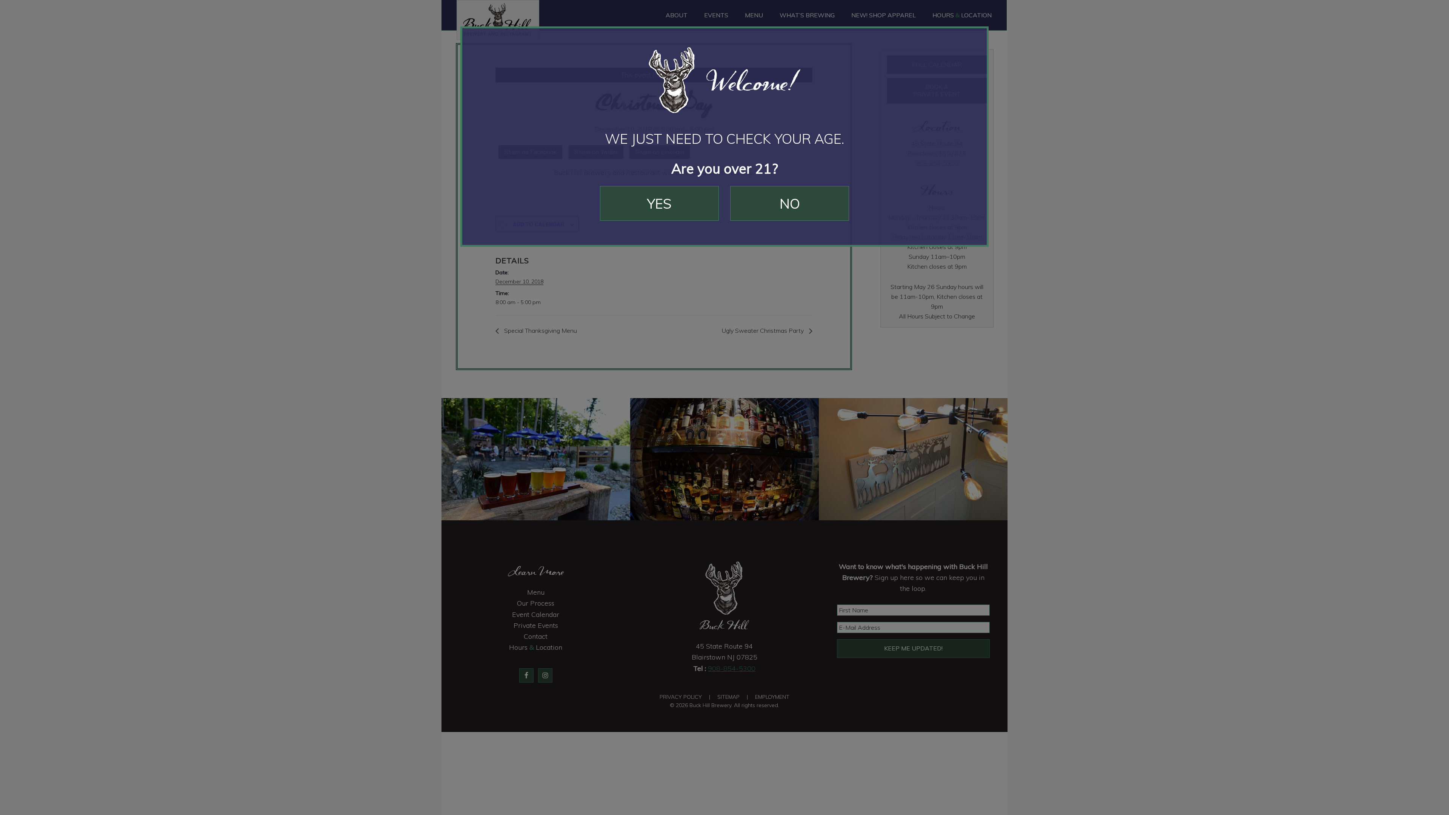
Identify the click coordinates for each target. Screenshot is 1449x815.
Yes (659, 203)
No (790, 203)
